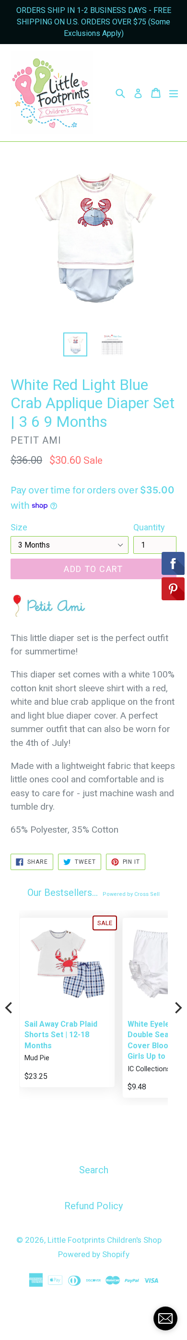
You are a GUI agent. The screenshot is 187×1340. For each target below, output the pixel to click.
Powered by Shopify (93, 1254)
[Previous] (9, 1008)
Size (19, 527)
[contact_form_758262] (165, 1318)
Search (93, 1170)
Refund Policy (93, 1206)
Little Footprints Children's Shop (104, 1240)
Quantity (149, 527)
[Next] (177, 1008)
